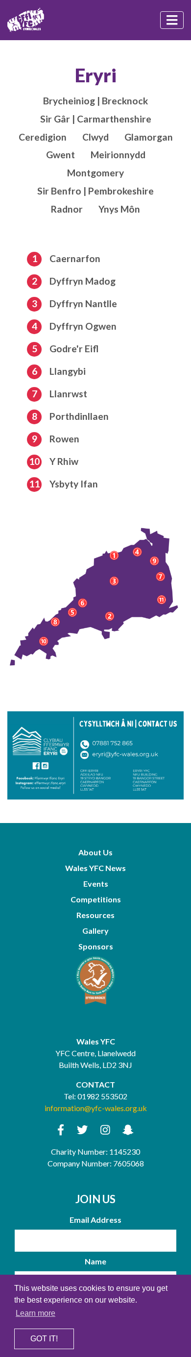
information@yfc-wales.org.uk (96, 1108)
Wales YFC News (95, 867)
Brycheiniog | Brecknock (95, 100)
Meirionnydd (118, 154)
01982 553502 (102, 1096)
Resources (95, 915)
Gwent (60, 154)
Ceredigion (43, 137)
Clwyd (95, 137)
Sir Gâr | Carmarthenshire (95, 118)
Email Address (95, 1219)
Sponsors (95, 946)
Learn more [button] (35, 1313)
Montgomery (95, 172)
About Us (95, 852)
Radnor (67, 209)
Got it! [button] (44, 1338)
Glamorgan (148, 137)
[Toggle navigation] (172, 20)
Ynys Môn (119, 209)
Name (95, 1261)
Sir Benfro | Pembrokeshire (95, 190)
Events (95, 883)
